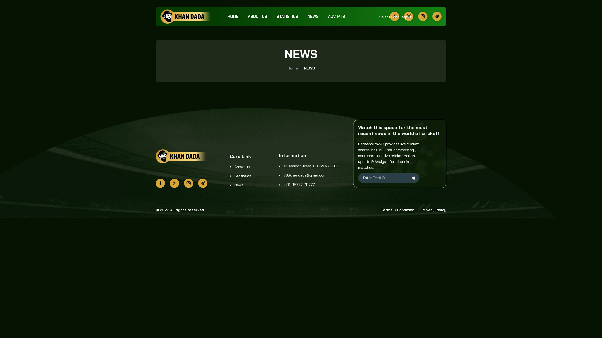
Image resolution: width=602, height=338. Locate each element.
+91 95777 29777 (299, 185)
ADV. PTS (336, 16)
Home (233, 16)
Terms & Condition (397, 209)
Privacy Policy (433, 209)
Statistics (287, 16)
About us (257, 16)
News (313, 16)
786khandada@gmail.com (305, 175)
